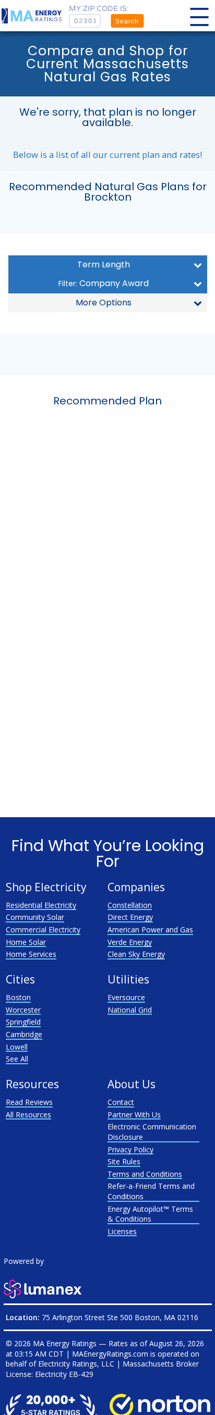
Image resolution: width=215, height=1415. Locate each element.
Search (127, 21)
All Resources (28, 1114)
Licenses (122, 1231)
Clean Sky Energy (136, 954)
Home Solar (26, 942)
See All (17, 1059)
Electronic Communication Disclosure (152, 1132)
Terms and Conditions (145, 1174)
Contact (121, 1102)
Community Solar (35, 917)
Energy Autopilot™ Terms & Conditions (150, 1214)
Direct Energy (130, 917)
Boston (18, 997)
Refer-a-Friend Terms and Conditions (151, 1191)
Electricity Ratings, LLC (76, 1364)
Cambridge (24, 1034)
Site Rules (124, 1161)
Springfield (23, 1022)
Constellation (130, 905)
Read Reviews (29, 1102)
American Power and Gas (150, 929)
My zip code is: (99, 8)
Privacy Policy (130, 1149)
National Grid (130, 1010)
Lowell (17, 1047)
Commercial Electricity (43, 929)
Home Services (31, 954)
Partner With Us (134, 1114)
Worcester (23, 1010)
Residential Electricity (41, 905)
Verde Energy (130, 942)
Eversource (126, 997)
